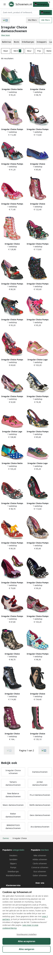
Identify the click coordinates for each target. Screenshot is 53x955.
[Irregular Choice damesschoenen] (43, 750)
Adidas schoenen (40, 859)
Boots (16, 42)
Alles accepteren (26, 941)
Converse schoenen (39, 867)
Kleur (29, 51)
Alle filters (45, 20)
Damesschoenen (40, 772)
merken (45, 850)
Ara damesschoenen (40, 826)
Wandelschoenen (13, 875)
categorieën (18, 850)
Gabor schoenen (40, 875)
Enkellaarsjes (28, 42)
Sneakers (13, 855)
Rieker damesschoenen (13, 815)
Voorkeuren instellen (27, 934)
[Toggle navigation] (5, 4)
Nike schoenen (40, 855)
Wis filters (32, 20)
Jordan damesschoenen (39, 783)
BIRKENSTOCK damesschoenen (13, 826)
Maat (5, 51)
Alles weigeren (26, 949)
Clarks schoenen (40, 863)
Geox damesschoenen (40, 815)
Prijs (39, 51)
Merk (17, 51)
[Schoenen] (5, 20)
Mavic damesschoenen (13, 805)
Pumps (13, 867)
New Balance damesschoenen (13, 795)
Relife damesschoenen (39, 805)
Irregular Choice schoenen (13, 772)
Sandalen (13, 859)
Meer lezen (5, 35)
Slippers (13, 863)
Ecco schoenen (40, 871)
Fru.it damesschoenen (40, 795)
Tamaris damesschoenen (13, 783)
